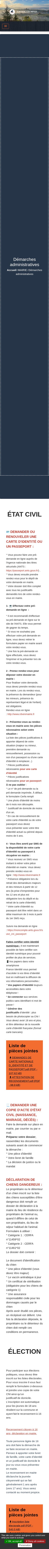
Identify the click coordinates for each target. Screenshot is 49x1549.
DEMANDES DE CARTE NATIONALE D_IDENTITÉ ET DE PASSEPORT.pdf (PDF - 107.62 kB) (23, 1065)
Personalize (25, 1545)
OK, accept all (15, 1541)
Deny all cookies (36, 1541)
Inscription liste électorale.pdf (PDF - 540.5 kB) (21, 1525)
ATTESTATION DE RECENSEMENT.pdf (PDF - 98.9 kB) (24, 1081)
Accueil (11, 270)
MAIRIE (22, 270)
